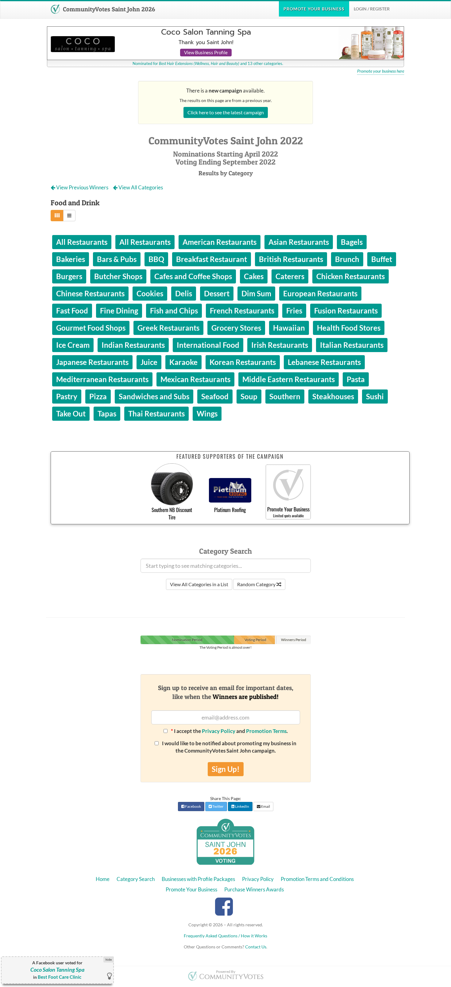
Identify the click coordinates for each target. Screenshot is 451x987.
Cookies (150, 293)
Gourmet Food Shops (90, 327)
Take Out (71, 413)
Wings (207, 413)
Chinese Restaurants (90, 293)
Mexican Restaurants (195, 379)
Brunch (347, 259)
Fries (294, 310)
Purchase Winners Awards (254, 889)
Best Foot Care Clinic (59, 977)
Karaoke (183, 362)
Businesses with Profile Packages (198, 879)
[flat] (57, 215)
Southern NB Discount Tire (172, 513)
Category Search (136, 879)
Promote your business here (380, 71)
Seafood (215, 396)
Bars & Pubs (117, 259)
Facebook (192, 806)
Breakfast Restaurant (211, 259)
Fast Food (72, 310)
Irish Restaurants (279, 344)
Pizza (98, 396)
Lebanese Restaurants (324, 362)
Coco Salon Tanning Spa (57, 969)
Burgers (69, 276)
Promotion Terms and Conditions (317, 879)
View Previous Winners (82, 187)
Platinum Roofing (230, 510)
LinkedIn (241, 806)
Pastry (66, 396)
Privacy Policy (218, 731)
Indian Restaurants (133, 344)
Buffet (381, 259)
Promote (314, 8)
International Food (208, 344)
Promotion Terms (266, 731)
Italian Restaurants (352, 344)
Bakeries (70, 259)
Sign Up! (226, 769)
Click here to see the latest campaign (225, 112)
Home (103, 879)
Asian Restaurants (298, 241)
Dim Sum (256, 293)
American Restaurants (219, 241)
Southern (284, 396)
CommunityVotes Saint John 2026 (108, 9)
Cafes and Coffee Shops (193, 276)
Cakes (254, 276)
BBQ (156, 259)
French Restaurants (242, 310)
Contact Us (255, 946)
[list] (69, 215)
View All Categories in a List (199, 584)
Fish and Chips (174, 310)
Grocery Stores (236, 327)
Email (265, 806)
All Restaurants (81, 241)
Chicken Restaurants (350, 276)
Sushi (375, 396)
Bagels (352, 241)
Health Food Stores (348, 327)
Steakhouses (333, 396)
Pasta (356, 379)
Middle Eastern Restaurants (288, 379)
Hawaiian (289, 327)
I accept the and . (229, 731)
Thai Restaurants (156, 413)
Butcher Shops (118, 276)
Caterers (290, 276)
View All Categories (140, 187)
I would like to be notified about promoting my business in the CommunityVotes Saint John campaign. (228, 747)
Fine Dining (119, 310)
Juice (149, 362)
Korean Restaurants (243, 362)
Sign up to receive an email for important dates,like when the (225, 692)
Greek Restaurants (168, 327)
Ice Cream (73, 344)
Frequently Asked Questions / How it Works (225, 935)
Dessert (216, 293)
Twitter (218, 806)
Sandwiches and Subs (154, 396)
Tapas (107, 413)
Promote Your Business (191, 889)
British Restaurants (291, 259)
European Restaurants (320, 293)
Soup (249, 396)
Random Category (256, 584)
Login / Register (372, 8)
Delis (183, 293)
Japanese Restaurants (92, 362)
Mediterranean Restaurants (102, 379)
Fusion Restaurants (346, 310)
